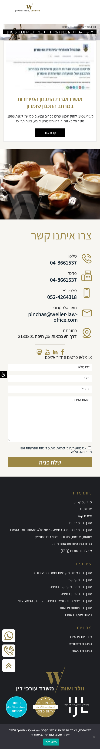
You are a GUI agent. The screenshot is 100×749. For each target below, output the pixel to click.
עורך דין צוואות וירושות (76, 607)
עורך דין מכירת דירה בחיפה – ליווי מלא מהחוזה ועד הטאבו (51, 529)
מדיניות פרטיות (81, 636)
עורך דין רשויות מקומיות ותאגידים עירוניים (62, 572)
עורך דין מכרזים (80, 522)
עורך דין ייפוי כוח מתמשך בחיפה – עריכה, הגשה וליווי (55, 600)
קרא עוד (50, 132)
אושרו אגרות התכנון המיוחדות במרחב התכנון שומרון (50, 102)
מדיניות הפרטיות (38, 448)
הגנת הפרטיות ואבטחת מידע (71, 543)
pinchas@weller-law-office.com (53, 316)
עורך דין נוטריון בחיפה (76, 593)
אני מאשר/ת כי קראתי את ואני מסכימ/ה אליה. (56, 450)
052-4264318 (62, 297)
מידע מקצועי (82, 502)
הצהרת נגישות (82, 650)
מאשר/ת (51, 742)
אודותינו (86, 509)
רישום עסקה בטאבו (78, 614)
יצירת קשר (84, 516)
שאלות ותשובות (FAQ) (76, 550)
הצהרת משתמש (80, 643)
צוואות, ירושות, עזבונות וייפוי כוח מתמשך (63, 536)
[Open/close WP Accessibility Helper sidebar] (3, 374)
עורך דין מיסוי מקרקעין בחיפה (71, 586)
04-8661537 (63, 262)
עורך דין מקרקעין (79, 579)
